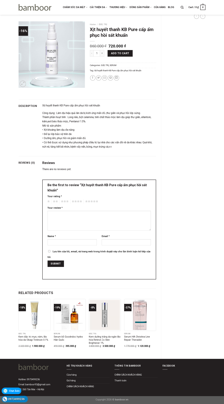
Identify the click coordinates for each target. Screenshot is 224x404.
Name (52, 236)
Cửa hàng (72, 374)
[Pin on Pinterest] (110, 78)
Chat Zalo (14, 391)
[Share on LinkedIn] (116, 78)
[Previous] (18, 326)
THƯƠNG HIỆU (117, 7)
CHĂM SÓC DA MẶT (74, 7)
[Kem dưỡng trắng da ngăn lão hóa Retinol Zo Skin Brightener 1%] (105, 315)
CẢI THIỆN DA (97, 7)
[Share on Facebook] (92, 78)
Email (106, 236)
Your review (55, 208)
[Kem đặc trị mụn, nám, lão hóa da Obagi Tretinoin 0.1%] (35, 315)
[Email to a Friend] (104, 78)
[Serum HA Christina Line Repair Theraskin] (140, 315)
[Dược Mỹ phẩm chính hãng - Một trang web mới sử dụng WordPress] (35, 7)
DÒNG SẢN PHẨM (139, 7)
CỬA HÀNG (160, 7)
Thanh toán (120, 380)
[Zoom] (23, 84)
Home (93, 24)
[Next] (155, 326)
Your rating (55, 196)
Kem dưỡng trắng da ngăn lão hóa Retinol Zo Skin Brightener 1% (105, 339)
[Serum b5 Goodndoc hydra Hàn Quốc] (70, 315)
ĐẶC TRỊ (103, 24)
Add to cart (120, 53)
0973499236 (16, 399)
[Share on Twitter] (98, 78)
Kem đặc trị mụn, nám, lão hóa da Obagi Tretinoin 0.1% (33, 338)
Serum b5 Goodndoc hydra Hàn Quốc (68, 338)
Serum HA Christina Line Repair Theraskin (137, 338)
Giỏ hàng (71, 380)
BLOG (171, 7)
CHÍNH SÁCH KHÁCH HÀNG (80, 386)
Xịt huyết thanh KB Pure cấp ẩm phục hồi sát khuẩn (117, 70)
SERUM (113, 65)
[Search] (182, 7)
